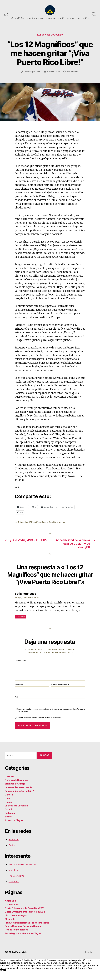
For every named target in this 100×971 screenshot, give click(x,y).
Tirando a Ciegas (14, 820)
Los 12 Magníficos (33, 522)
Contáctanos (12, 904)
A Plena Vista (20, 952)
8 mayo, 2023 (53, 71)
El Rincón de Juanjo (15, 783)
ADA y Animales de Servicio (22, 864)
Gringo (21, 522)
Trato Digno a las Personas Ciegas (23, 933)
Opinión (9, 809)
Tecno (8, 816)
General (9, 794)
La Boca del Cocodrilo (50, 35)
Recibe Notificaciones (16, 929)
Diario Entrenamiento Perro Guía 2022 (25, 911)
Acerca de (10, 900)
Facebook (14, 839)
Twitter (12, 845)
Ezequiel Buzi (34, 71)
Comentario (20, 661)
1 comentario (73, 71)
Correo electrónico (60, 685)
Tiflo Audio (14, 881)
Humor (8, 802)
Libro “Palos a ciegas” (16, 915)
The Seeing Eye (16, 876)
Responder (20, 617)
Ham (7, 798)
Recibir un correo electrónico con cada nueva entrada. (39, 718)
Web (17, 697)
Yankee (62, 522)
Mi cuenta (10, 919)
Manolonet (14, 870)
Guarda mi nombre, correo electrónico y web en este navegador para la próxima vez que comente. (51, 710)
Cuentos (9, 776)
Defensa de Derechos (16, 780)
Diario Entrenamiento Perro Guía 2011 (24, 908)
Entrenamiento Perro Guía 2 (19, 791)
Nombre (19, 685)
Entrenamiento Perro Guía (18, 787)
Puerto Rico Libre (50, 522)
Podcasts (10, 813)
